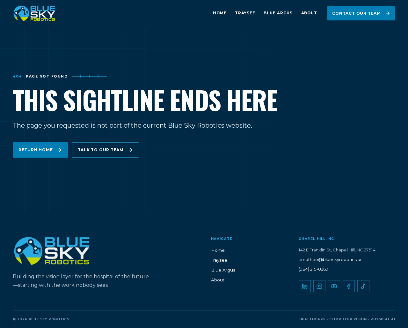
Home (220, 13)
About (309, 13)
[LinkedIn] (305, 286)
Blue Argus (278, 13)
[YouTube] (334, 286)
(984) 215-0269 (313, 269)
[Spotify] (363, 286)
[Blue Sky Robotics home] (46, 13)
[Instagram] (319, 286)
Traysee (245, 13)
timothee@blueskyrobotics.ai (330, 259)
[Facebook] (349, 286)
